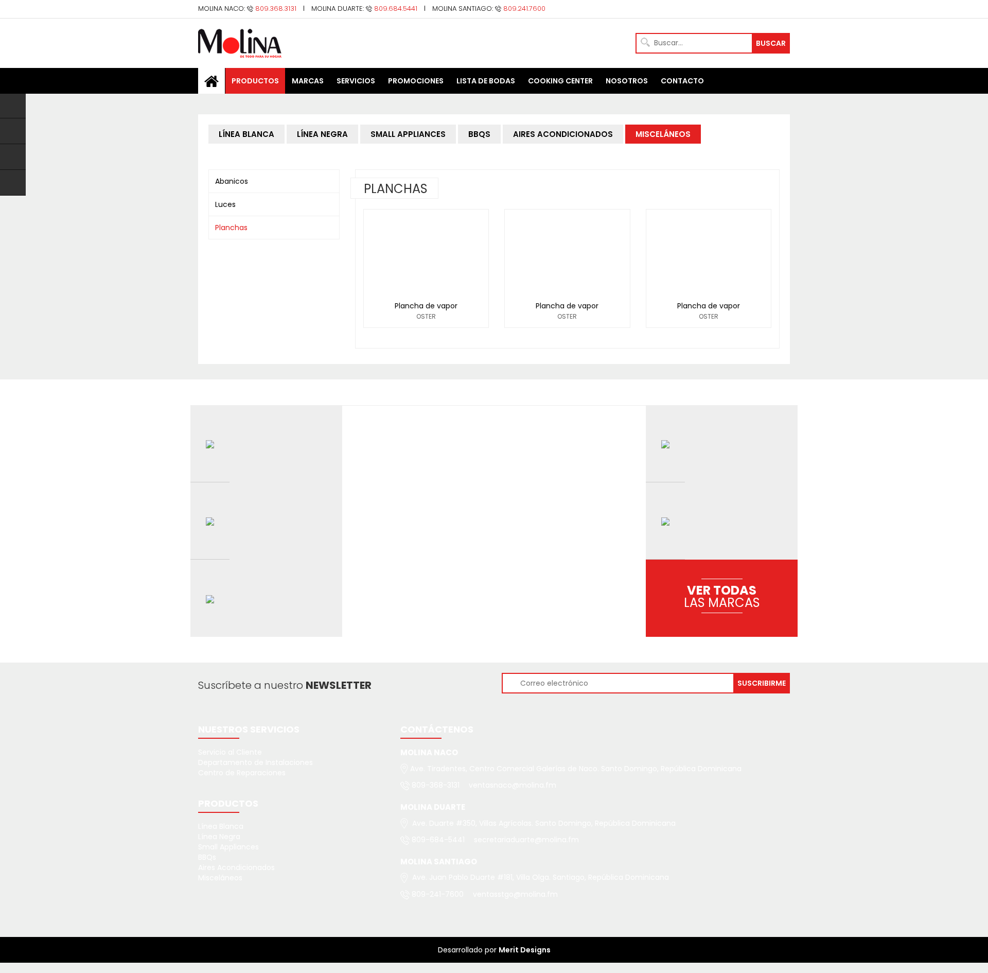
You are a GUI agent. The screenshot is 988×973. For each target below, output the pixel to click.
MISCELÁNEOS (663, 134)
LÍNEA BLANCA (246, 134)
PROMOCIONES (416, 81)
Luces (225, 204)
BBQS (479, 134)
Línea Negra (219, 836)
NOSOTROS (627, 81)
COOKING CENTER (560, 81)
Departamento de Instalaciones (255, 762)
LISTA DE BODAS (485, 81)
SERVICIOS (356, 81)
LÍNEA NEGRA (322, 134)
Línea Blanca (220, 826)
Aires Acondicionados (236, 867)
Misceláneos (220, 878)
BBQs (207, 857)
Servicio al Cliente (230, 752)
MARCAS (308, 81)
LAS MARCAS (722, 596)
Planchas (231, 227)
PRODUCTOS (255, 81)
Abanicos (231, 181)
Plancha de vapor (426, 306)
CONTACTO (682, 81)
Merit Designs (525, 950)
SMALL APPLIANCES (408, 134)
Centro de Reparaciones (242, 773)
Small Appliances (228, 847)
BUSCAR (771, 43)
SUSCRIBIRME (761, 683)
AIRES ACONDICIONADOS (563, 134)
